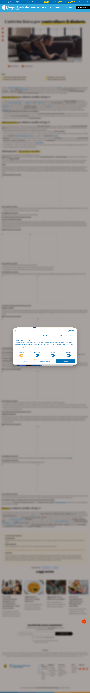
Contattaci (41, 2)
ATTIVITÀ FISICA (56, 7)
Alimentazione (33, 7)
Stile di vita (69, 7)
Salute (44, 7)
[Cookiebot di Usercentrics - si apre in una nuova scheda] (69, 331)
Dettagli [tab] (45, 335)
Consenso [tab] (23, 335)
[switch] (37, 355)
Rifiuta (24, 361)
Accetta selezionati (45, 361)
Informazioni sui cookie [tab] (66, 335)
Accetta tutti (65, 361)
